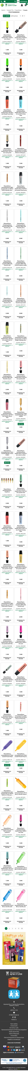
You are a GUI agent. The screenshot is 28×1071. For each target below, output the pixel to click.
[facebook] (13, 1017)
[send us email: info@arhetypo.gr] (4, 1)
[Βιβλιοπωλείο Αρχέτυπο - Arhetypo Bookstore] (11, 5)
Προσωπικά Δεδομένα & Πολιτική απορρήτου (14, 1029)
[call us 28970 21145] (1, 1)
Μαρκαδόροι (18, 10)
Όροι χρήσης (14, 1023)
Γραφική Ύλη (10, 10)
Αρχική (3, 10)
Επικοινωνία (14, 1025)
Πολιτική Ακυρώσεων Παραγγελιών (14, 1037)
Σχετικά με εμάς (14, 1027)
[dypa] (14, 1061)
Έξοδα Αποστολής (14, 1031)
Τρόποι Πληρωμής (14, 1033)
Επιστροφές (14, 1035)
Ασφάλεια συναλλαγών (14, 1039)
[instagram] (15, 1017)
